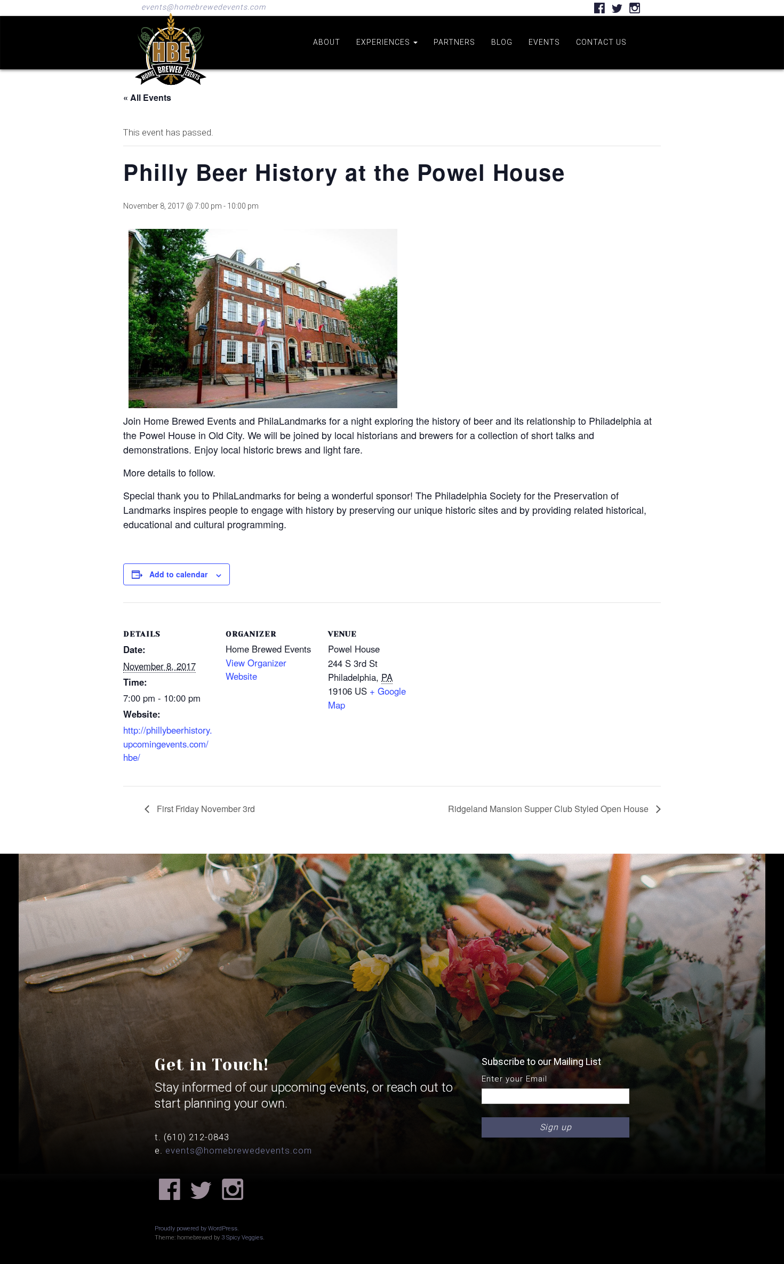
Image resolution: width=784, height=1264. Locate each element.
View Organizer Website (256, 669)
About (326, 42)
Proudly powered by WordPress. (197, 1228)
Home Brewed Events (170, 93)
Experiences (384, 42)
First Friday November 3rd (205, 808)
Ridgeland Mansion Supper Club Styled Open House (549, 808)
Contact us (601, 42)
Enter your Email (514, 1079)
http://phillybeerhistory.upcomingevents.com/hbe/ (167, 743)
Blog (502, 42)
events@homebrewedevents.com (203, 7)
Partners (454, 42)
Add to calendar (178, 574)
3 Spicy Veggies (242, 1237)
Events (544, 42)
